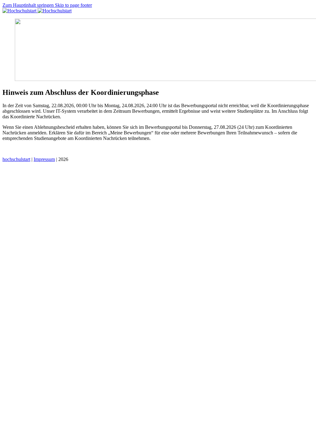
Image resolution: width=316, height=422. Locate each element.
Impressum (44, 159)
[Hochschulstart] (37, 10)
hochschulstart (16, 159)
